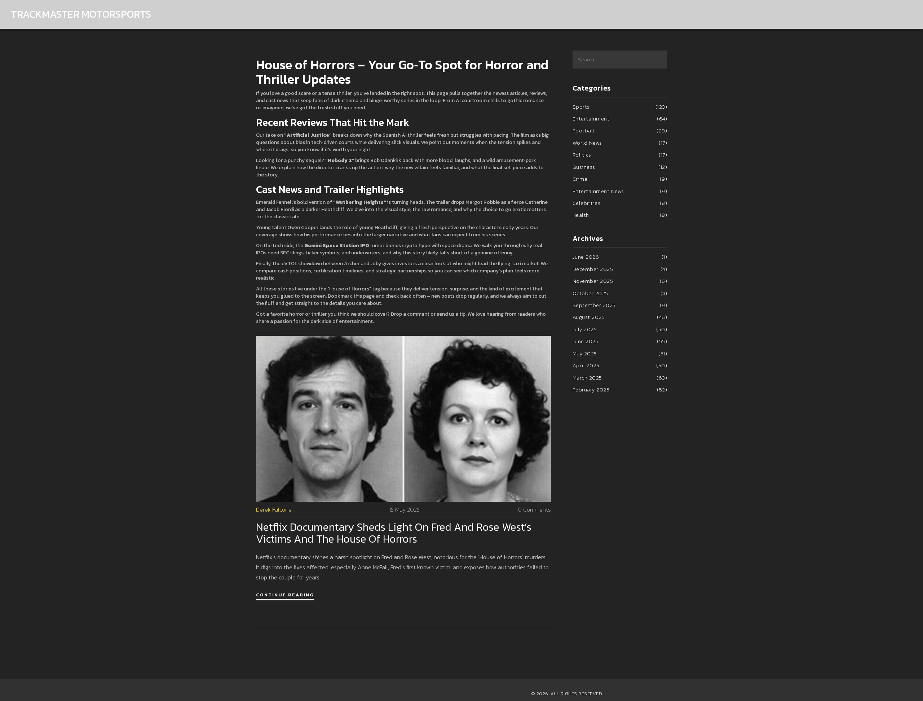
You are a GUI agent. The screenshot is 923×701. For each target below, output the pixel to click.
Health (620, 215)
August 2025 (620, 317)
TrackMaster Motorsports (81, 14)
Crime (620, 179)
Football (620, 130)
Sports (620, 106)
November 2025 (620, 281)
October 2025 (620, 293)
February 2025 (620, 389)
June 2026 (620, 256)
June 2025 (620, 341)
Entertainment (620, 118)
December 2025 (620, 269)
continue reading (285, 594)
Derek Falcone (274, 509)
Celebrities (620, 203)
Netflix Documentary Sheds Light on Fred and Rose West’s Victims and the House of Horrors (393, 533)
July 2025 (620, 329)
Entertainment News (620, 191)
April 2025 (620, 365)
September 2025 (620, 305)
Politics (620, 154)
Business (620, 167)
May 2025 (620, 353)
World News (620, 142)
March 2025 (620, 377)
